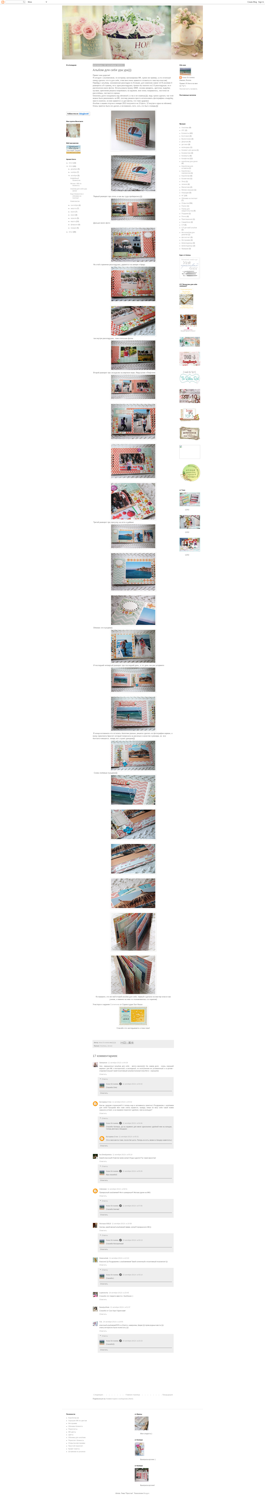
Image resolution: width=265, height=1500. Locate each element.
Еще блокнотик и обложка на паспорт (77, 196)
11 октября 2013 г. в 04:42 (122, 1102)
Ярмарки (184, 249)
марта (73, 221)
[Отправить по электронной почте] (121, 1042)
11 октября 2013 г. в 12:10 (119, 1258)
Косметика (185, 179)
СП (182, 225)
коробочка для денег (189, 161)
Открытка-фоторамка (76, 1443)
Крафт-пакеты (74, 1449)
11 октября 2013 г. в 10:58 (122, 1224)
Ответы (105, 1079)
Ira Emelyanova (105, 1155)
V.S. (100, 1322)
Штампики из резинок (76, 1452)
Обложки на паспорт (189, 198)
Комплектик (75, 201)
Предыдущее (167, 1395)
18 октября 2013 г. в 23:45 (119, 1293)
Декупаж (184, 142)
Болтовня (185, 136)
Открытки (185, 203)
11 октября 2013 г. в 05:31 (129, 1137)
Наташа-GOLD (105, 1224)
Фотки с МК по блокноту (75, 184)
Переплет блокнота (76, 1440)
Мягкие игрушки (187, 190)
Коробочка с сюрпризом (186, 172)
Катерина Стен (105, 1102)
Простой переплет (75, 1446)
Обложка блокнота (75, 1426)
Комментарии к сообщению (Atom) (119, 1399)
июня (73, 215)
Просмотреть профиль (188, 89)
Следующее (98, 1395)
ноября (74, 172)
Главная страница (133, 1395)
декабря (74, 169)
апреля (74, 218)
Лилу (183, 181)
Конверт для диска (188, 150)
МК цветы (72, 1432)
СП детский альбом (189, 228)
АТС (183, 130)
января (74, 228)
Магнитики (185, 187)
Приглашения (186, 219)
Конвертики (186, 153)
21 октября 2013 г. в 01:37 (120, 1307)
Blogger (146, 1493)
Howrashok (103, 1258)
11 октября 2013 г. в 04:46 (132, 1123)
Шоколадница (186, 243)
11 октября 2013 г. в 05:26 (132, 1171)
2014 (71, 163)
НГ (182, 196)
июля (73, 212)
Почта (183, 216)
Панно (184, 206)
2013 (71, 166)
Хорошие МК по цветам (77, 1421)
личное (109, 1046)
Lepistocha (103, 1293)
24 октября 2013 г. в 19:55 (113, 1322)
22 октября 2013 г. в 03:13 (133, 1240)
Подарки (184, 214)
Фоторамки (185, 240)
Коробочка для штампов (187, 167)
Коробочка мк (73, 1418)
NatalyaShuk (104, 1307)
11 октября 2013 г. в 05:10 (122, 1155)
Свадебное (185, 222)
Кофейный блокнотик (75, 179)
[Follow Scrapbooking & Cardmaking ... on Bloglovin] (78, 115)
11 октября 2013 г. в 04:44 (132, 1084)
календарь (185, 147)
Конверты (185, 156)
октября (74, 176)
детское (184, 144)
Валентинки (186, 139)
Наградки (185, 193)
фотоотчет (185, 237)
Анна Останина (112, 1084)
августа (74, 208)
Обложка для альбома (77, 1437)
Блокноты (185, 133)
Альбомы (103, 1046)
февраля (74, 225)
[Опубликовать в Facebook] (129, 1042)
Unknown (103, 1189)
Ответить (103, 1074)
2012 (71, 232)
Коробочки (185, 176)
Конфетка (185, 159)
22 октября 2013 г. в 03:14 (133, 1275)
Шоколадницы (187, 246)
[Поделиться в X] (127, 1042)
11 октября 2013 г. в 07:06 (132, 1206)
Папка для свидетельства (187, 210)
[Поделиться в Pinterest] (132, 1042)
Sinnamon (103, 1063)
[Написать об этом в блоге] (124, 1042)
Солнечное (114, 1004)
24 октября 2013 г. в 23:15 (133, 1341)
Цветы (70, 1435)
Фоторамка (72, 1423)
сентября (75, 205)
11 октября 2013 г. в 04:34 (118, 1063)
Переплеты (72, 1429)
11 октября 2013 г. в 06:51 (117, 1189)
